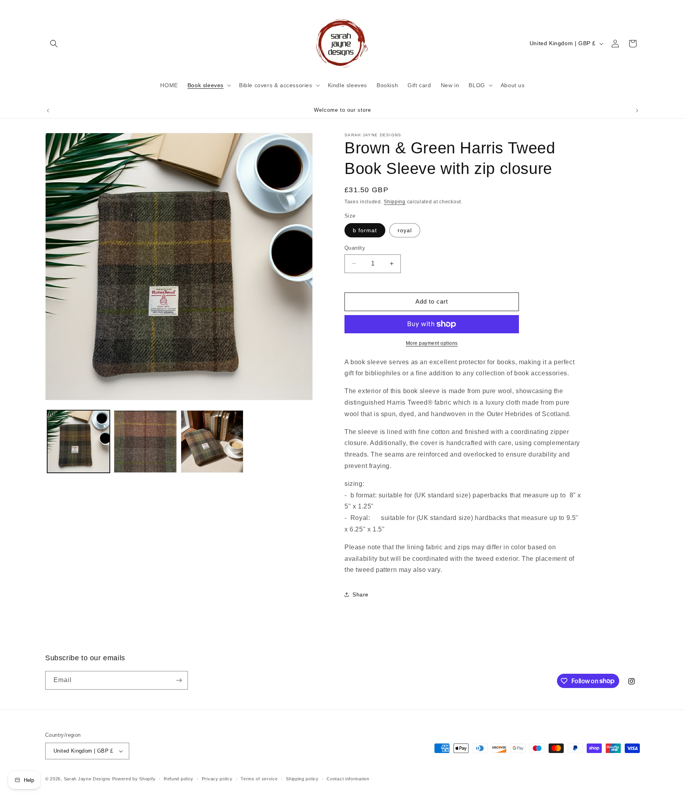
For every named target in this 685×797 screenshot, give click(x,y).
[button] (54, 43)
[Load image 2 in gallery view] (145, 441)
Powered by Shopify (134, 778)
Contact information (348, 778)
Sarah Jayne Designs (88, 778)
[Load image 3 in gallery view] (212, 441)
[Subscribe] (179, 680)
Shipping (395, 202)
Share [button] (360, 594)
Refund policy (178, 778)
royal (405, 230)
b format (365, 230)
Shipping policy (302, 778)
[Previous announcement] (48, 110)
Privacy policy (217, 778)
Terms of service (259, 778)
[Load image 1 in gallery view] (78, 441)
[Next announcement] (637, 110)
